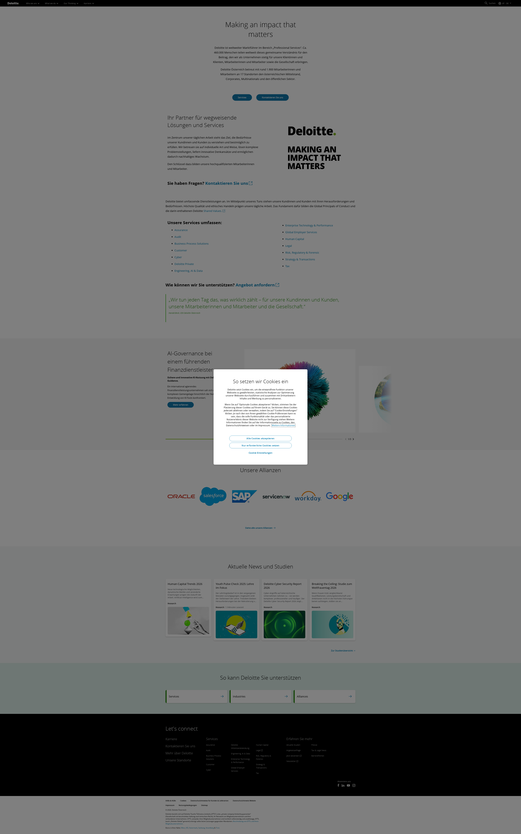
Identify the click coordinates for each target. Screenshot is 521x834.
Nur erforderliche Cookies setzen (260, 445)
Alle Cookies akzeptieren (260, 438)
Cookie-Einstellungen (260, 452)
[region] (260, 417)
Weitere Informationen (283, 425)
